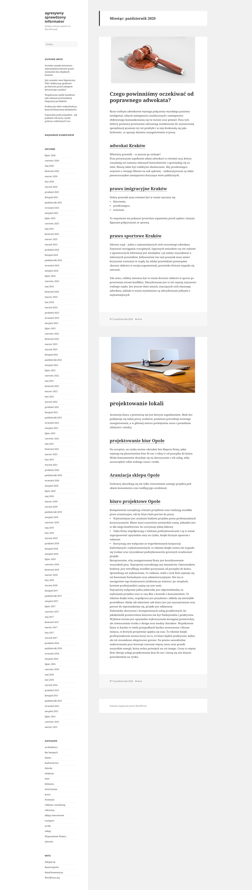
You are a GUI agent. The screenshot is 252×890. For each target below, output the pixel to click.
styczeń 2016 (51, 685)
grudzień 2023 (52, 312)
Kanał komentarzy (54, 872)
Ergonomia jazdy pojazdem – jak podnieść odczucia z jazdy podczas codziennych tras (61, 118)
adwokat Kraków (127, 145)
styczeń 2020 (51, 506)
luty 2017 (49, 632)
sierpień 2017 (51, 601)
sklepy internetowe (54, 815)
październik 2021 (53, 417)
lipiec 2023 (50, 328)
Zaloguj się (50, 861)
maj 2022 (49, 380)
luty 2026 (49, 181)
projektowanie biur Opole (137, 440)
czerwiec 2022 (52, 375)
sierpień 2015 (51, 711)
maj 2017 (49, 616)
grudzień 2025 (52, 192)
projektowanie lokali (137, 403)
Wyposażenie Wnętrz (55, 836)
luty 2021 (49, 459)
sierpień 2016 (51, 658)
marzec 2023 (51, 344)
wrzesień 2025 (52, 207)
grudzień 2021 (52, 407)
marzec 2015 (51, 727)
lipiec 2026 (50, 155)
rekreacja (49, 810)
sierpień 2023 (51, 323)
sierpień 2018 (51, 554)
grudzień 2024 (52, 249)
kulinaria (49, 783)
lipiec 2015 (50, 716)
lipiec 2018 (50, 559)
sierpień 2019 (51, 517)
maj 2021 (49, 443)
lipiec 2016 (50, 664)
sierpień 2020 (51, 485)
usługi (48, 831)
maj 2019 (49, 527)
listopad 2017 (51, 590)
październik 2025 (53, 202)
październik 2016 (53, 648)
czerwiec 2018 (52, 564)
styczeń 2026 (51, 186)
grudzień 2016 (52, 643)
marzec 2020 (51, 501)
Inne (47, 778)
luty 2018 (49, 580)
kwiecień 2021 (52, 449)
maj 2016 (49, 674)
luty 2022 (49, 396)
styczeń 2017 (51, 637)
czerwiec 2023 (52, 333)
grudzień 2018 (52, 543)
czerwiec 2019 (52, 522)
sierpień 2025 (51, 213)
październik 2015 (53, 700)
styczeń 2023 (51, 349)
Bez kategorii (51, 752)
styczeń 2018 (51, 585)
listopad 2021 (51, 412)
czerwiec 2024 (52, 281)
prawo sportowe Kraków (136, 235)
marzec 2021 (51, 454)
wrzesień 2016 (52, 653)
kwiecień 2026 (52, 171)
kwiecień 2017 (52, 622)
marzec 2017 (51, 627)
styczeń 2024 (51, 307)
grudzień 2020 (52, 470)
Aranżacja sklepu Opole (135, 475)
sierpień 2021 (51, 428)
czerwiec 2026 (52, 160)
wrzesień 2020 (52, 480)
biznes (48, 757)
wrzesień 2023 (52, 318)
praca (48, 794)
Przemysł (49, 799)
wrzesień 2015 (52, 706)
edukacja (49, 773)
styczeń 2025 (51, 244)
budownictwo (52, 763)
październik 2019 (53, 512)
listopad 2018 (51, 548)
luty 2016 (49, 679)
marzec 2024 (51, 297)
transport (49, 820)
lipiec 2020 (50, 491)
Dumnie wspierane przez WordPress (128, 705)
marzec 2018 (51, 574)
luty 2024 (49, 302)
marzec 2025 (51, 239)
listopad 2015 (51, 695)
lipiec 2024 (50, 276)
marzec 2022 (51, 391)
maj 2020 (49, 496)
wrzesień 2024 (52, 265)
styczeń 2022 (51, 401)
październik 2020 (53, 475)
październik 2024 (53, 260)
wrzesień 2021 (52, 422)
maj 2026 (49, 165)
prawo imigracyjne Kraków (138, 188)
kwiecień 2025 (52, 234)
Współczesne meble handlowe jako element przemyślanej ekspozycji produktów (60, 98)
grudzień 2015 (52, 690)
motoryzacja (51, 789)
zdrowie (49, 841)
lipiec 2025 (50, 218)
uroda (48, 825)
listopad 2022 (51, 354)
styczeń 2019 (51, 538)
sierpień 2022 (51, 365)
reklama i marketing (55, 804)
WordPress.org (52, 877)
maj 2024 (49, 286)
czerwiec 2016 (52, 669)
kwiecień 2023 (52, 338)
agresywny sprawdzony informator (55, 17)
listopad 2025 (51, 197)
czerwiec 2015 (52, 721)
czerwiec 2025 (52, 223)
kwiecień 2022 (52, 386)
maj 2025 (49, 228)
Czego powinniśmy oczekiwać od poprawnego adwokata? (152, 96)
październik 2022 (53, 359)
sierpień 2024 (51, 270)
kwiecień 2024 (52, 291)
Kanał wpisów (52, 867)
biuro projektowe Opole (135, 501)
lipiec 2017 (50, 606)
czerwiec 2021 (52, 438)
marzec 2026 (51, 176)
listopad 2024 (51, 255)
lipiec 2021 (50, 433)
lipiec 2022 (50, 370)
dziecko (48, 768)
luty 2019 (49, 533)
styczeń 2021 (51, 464)
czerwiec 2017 (52, 611)
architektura (51, 747)
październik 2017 (53, 595)
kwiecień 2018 (52, 569)
